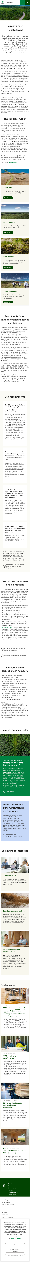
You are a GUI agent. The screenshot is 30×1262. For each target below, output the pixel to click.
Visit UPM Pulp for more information (15, 656)
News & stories (12, 1194)
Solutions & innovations (14, 1186)
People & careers (13, 1192)
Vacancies (5, 1212)
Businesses (10, 2)
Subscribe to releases (7, 1217)
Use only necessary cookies (15, 1250)
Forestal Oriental (7, 627)
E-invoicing (5, 1200)
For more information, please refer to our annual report (15, 649)
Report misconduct (7, 1207)
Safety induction (6, 1202)
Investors (10, 1190)
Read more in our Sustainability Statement (14, 835)
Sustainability (12, 1188)
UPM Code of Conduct (8, 1204)
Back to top (7, 1181)
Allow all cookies (15, 1245)
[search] (15, 7)
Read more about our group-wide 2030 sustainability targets (15, 566)
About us (10, 1184)
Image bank (5, 1215)
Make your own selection (15, 1256)
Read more (10, 791)
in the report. (12, 162)
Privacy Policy (16, 1238)
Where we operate (7, 1219)
